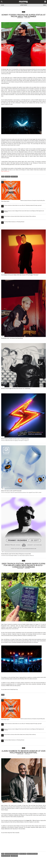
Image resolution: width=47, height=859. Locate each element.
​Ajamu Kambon (14, 855)
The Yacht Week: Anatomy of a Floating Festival (13, 221)
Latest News (23, 5)
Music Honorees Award (32, 853)
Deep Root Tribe (23, 853)
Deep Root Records (6, 855)
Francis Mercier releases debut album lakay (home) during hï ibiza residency (19, 216)
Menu (44, 5)
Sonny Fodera (14, 176)
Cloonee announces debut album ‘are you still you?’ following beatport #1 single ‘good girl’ (22, 205)
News (23, 560)
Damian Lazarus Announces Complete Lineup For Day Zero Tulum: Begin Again (23, 192)
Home (2, 5)
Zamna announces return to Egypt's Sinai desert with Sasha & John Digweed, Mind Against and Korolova (23, 211)
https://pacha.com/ (5, 171)
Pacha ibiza (7, 176)
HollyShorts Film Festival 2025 (11, 853)
